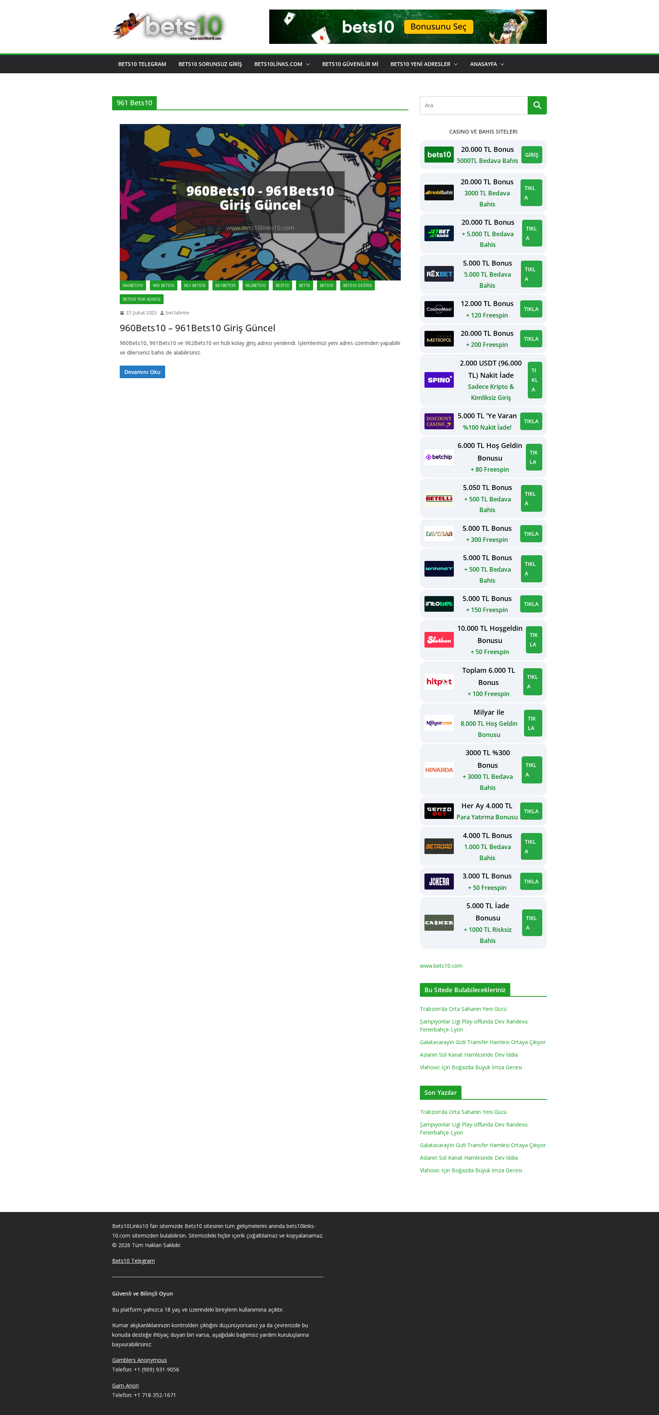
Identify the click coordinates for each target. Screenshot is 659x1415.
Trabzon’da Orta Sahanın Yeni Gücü (463, 1008)
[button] (306, 64)
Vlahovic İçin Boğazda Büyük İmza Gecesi (471, 1067)
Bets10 (326, 285)
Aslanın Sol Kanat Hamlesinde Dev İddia (469, 1054)
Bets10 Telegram (142, 64)
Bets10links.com (278, 64)
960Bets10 (133, 285)
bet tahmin (177, 312)
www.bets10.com (441, 965)
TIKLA (529, 192)
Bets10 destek (357, 285)
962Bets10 (256, 285)
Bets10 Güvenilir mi (350, 64)
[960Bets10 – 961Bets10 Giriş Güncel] (260, 202)
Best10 (282, 285)
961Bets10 (225, 285)
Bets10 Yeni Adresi (142, 299)
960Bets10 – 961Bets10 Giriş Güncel (197, 327)
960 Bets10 (163, 285)
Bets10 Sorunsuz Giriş (210, 64)
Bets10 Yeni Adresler (420, 64)
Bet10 (304, 285)
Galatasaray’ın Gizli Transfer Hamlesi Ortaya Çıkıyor (483, 1042)
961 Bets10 (195, 285)
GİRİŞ (531, 154)
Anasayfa (483, 64)
